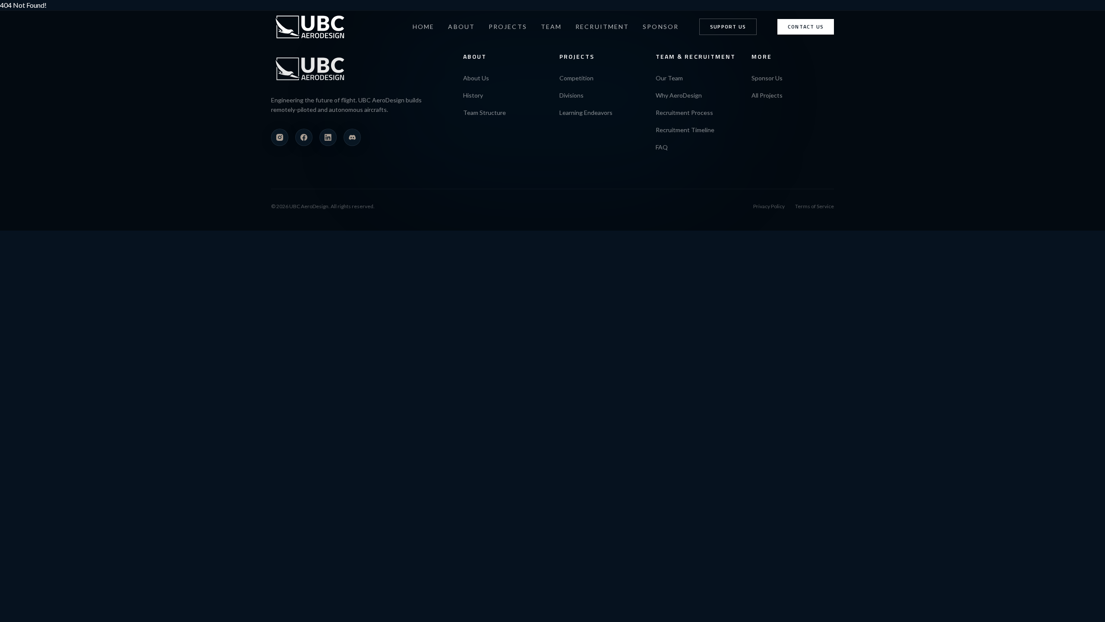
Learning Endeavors (585, 112)
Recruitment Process (684, 112)
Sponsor (661, 26)
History (473, 95)
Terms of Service (814, 206)
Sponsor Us (767, 78)
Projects (508, 26)
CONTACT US (806, 26)
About (461, 26)
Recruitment (602, 26)
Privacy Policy (769, 206)
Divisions (571, 95)
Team (551, 26)
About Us (476, 78)
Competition (576, 78)
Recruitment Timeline (685, 129)
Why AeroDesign (679, 95)
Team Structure (484, 112)
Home (423, 26)
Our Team (669, 78)
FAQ (662, 147)
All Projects (767, 95)
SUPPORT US (728, 26)
